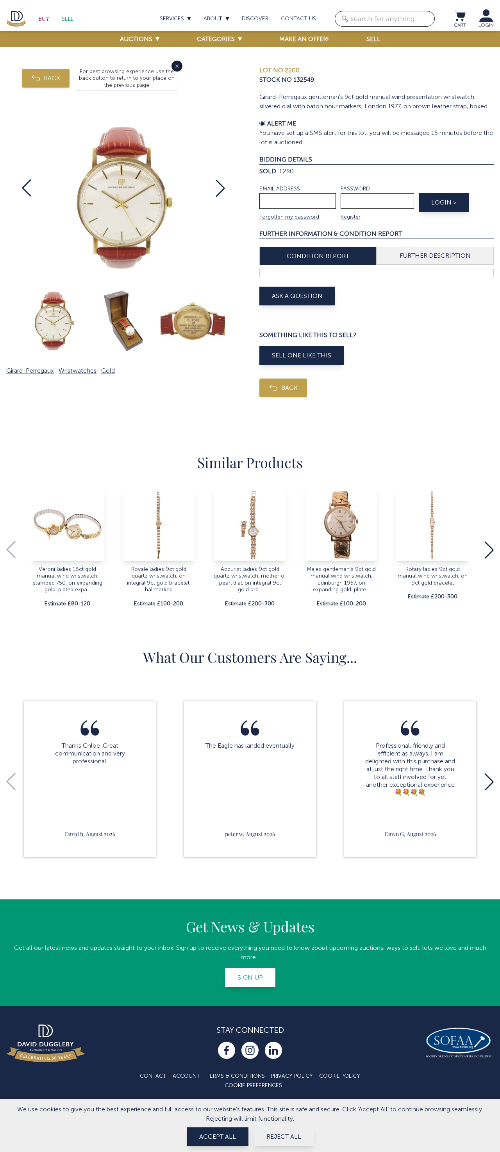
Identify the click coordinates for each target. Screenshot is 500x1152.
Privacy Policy (292, 1076)
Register (351, 217)
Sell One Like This (301, 355)
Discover (255, 19)
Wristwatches (77, 370)
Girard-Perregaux (30, 370)
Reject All (283, 1136)
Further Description (435, 255)
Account (186, 1076)
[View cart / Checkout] (460, 15)
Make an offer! (304, 39)
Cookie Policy (339, 1076)
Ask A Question (297, 295)
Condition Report (318, 256)
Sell (67, 19)
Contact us (298, 19)
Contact (153, 1076)
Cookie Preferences (253, 1085)
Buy (44, 19)
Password (355, 189)
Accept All (217, 1136)
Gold (108, 370)
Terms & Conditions (235, 1076)
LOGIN (486, 25)
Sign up (250, 977)
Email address (279, 189)
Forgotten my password (289, 217)
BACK (52, 78)
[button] (26, 188)
